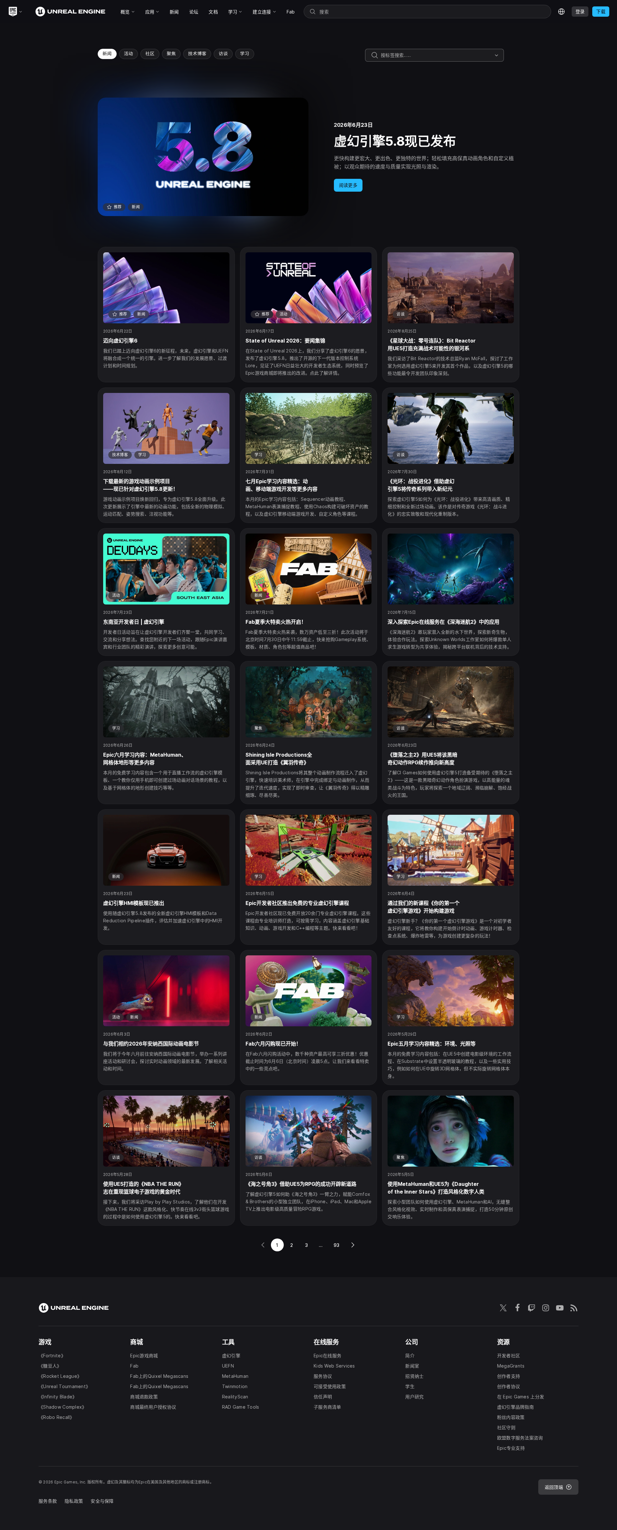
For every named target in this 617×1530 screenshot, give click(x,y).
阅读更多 (348, 185)
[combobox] (436, 55)
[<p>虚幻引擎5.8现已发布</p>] (308, 157)
